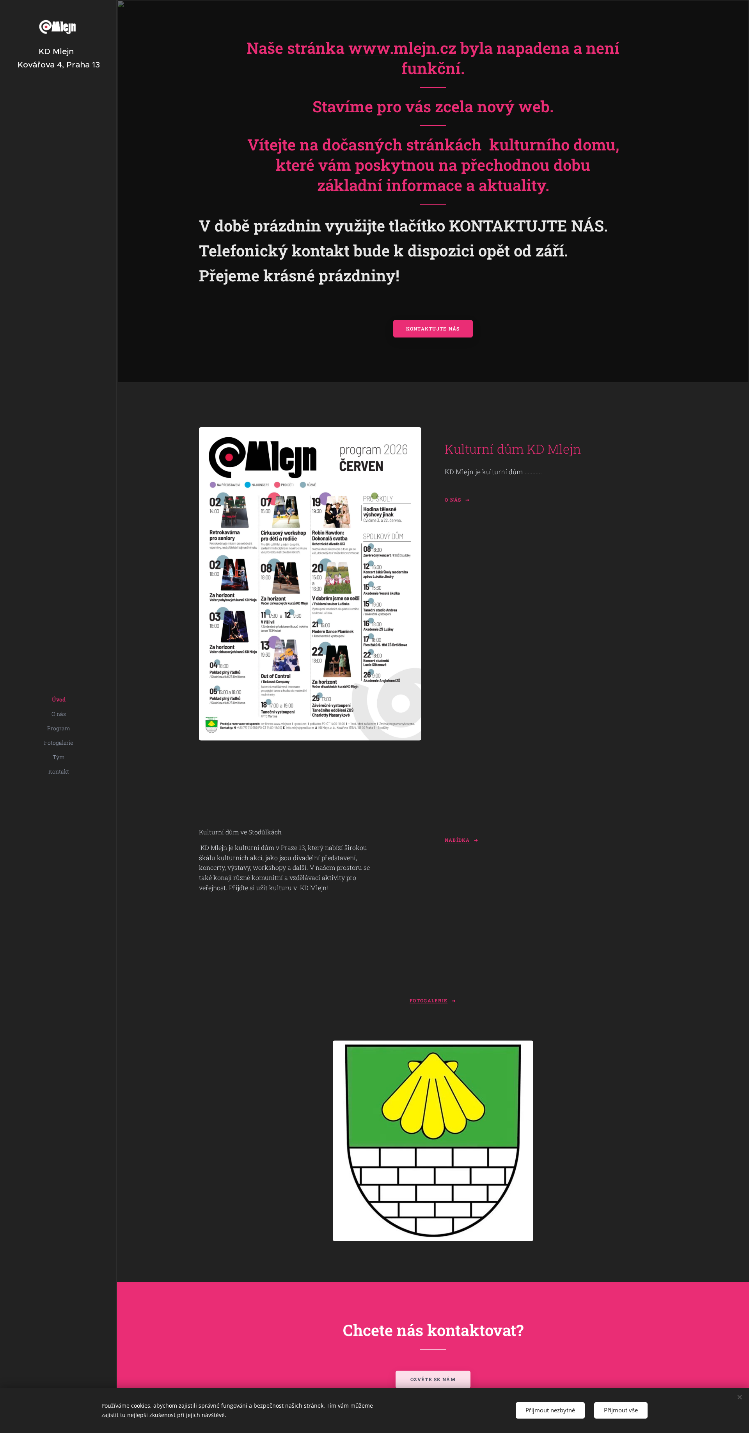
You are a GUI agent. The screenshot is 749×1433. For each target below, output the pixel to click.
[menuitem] (58, 699)
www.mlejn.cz (402, 47)
